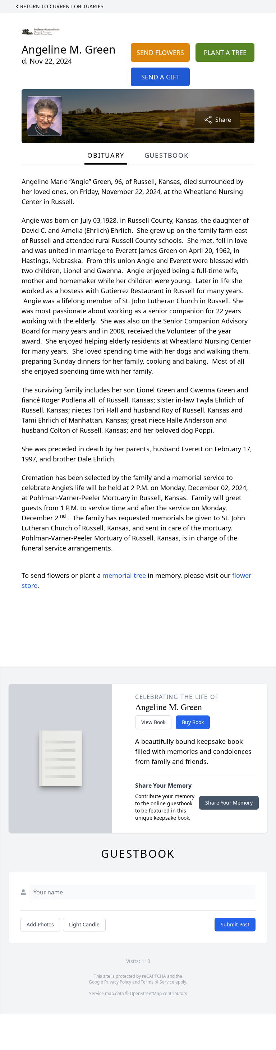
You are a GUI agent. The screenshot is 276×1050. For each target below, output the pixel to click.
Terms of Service (157, 982)
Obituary (105, 155)
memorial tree (124, 575)
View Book (153, 722)
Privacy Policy (117, 982)
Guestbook (166, 155)
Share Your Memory (229, 802)
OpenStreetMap (146, 993)
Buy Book (193, 722)
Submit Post (235, 924)
